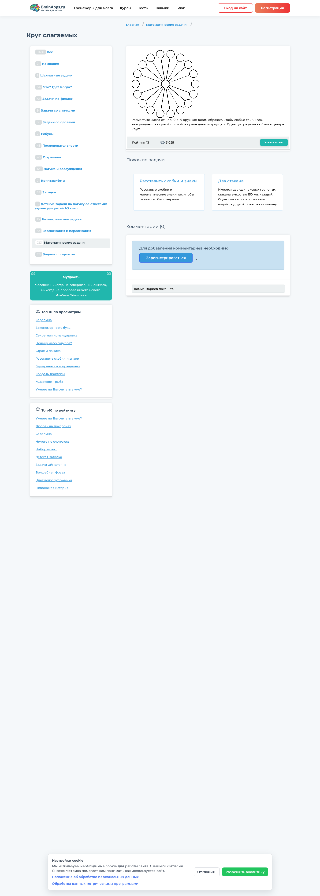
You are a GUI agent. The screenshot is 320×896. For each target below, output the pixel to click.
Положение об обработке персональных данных (95, 877)
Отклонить (206, 872)
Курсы (125, 8)
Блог (180, 8)
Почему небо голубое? (54, 343)
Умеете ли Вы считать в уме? (59, 389)
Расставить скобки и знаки (57, 358)
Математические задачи (166, 24)
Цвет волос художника (54, 480)
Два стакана (231, 181)
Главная (132, 24)
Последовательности (57, 145)
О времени (49, 157)
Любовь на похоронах (53, 426)
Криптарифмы (51, 180)
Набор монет (46, 449)
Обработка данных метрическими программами (95, 884)
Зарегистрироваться (166, 258)
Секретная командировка (57, 335)
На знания (48, 63)
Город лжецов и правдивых (58, 366)
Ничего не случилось (52, 441)
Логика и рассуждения (59, 169)
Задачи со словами (56, 122)
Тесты (143, 8)
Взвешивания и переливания (64, 231)
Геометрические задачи (59, 219)
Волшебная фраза (50, 472)
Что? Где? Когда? (54, 87)
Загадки (46, 192)
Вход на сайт (235, 8)
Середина (44, 320)
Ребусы (45, 134)
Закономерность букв (53, 327)
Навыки (162, 8)
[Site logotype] (47, 8)
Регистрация (272, 8)
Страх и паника (48, 351)
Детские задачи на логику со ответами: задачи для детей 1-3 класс (71, 206)
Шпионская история (52, 488)
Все (45, 52)
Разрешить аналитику (245, 872)
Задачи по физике (55, 99)
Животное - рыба (49, 381)
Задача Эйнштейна (51, 464)
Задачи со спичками (56, 110)
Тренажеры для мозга (93, 8)
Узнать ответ (273, 142)
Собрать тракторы (50, 374)
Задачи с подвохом (56, 254)
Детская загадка (49, 457)
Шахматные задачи (54, 75)
